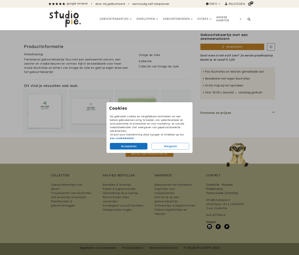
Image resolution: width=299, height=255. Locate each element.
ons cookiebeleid (122, 138)
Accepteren (129, 146)
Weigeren (170, 146)
